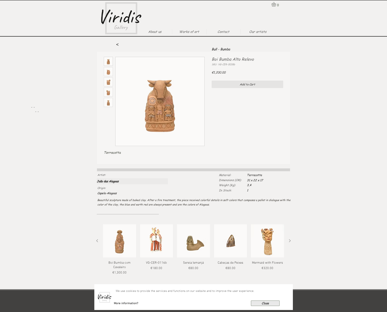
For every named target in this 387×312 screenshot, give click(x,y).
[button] (126, 303)
